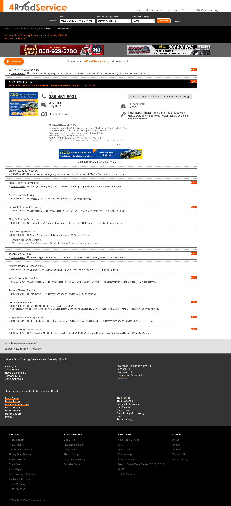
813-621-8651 (18, 187)
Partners (186, 10)
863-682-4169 (18, 223)
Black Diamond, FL (15, 372)
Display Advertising (74, 459)
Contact (176, 444)
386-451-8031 (63, 96)
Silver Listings (71, 454)
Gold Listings (71, 449)
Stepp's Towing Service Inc (24, 182)
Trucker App (125, 454)
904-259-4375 (18, 321)
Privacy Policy (180, 459)
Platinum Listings (73, 444)
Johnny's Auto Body (20, 254)
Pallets (120, 416)
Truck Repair (12, 398)
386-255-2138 (18, 306)
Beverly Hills (37, 28)
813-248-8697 (18, 199)
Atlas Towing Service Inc (22, 231)
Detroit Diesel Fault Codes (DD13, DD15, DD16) (141, 467)
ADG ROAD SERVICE (23, 82)
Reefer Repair (13, 407)
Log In (217, 10)
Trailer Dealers (13, 413)
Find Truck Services (154, 10)
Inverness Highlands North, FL (134, 366)
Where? (108, 16)
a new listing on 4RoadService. (24, 349)
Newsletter (124, 449)
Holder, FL (11, 366)
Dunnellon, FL (125, 378)
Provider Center (73, 464)
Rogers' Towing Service (22, 290)
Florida (24, 28)
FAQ (120, 444)
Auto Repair (123, 410)
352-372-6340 (18, 174)
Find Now (163, 21)
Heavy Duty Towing (20, 454)
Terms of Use (180, 454)
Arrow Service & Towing (22, 302)
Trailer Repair (12, 401)
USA (16, 28)
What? (63, 16)
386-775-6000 (18, 257)
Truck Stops (123, 397)
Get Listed (173, 10)
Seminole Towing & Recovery (25, 207)
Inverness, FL (124, 372)
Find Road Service (128, 440)
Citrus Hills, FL (13, 369)
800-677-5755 (18, 333)
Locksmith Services (128, 404)
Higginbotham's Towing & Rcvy (26, 317)
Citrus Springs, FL (15, 379)
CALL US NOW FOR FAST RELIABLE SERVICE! (158, 96)
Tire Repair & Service (17, 404)
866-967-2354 (18, 282)
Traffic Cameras (202, 10)
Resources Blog (127, 459)
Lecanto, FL (123, 369)
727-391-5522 (18, 211)
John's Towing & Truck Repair (25, 329)
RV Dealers (123, 407)
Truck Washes (125, 401)
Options (178, 21)
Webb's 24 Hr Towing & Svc (24, 278)
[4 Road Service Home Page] (38, 6)
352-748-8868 (18, 73)
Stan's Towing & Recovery (23, 170)
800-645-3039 (18, 294)
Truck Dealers (13, 410)
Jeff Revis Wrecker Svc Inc (24, 69)
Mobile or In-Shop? (141, 16)
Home (7, 28)
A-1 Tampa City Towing (22, 195)
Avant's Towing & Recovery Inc (26, 266)
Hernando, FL (13, 375)
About (175, 440)
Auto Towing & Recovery (131, 413)
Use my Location (112, 16)
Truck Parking (124, 419)
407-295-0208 (18, 270)
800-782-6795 (18, 235)
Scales (8, 416)
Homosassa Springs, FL (130, 375)
